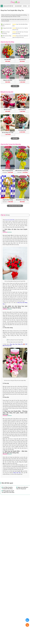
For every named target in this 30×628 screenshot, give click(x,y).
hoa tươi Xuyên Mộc (9, 219)
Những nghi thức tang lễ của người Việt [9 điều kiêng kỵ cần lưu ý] (8, 492)
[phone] (27, 625)
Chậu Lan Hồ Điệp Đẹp (8, 6)
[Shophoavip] (15, 2)
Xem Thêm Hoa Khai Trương (15, 205)
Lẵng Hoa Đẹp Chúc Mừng (7, 42)
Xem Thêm (15, 86)
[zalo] (27, 620)
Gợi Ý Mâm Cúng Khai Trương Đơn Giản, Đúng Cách (7, 489)
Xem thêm (15, 138)
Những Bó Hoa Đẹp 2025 (7, 92)
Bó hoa (25, 6)
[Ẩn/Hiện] (8, 215)
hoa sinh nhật (18, 6)
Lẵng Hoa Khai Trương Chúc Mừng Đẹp (11, 144)
